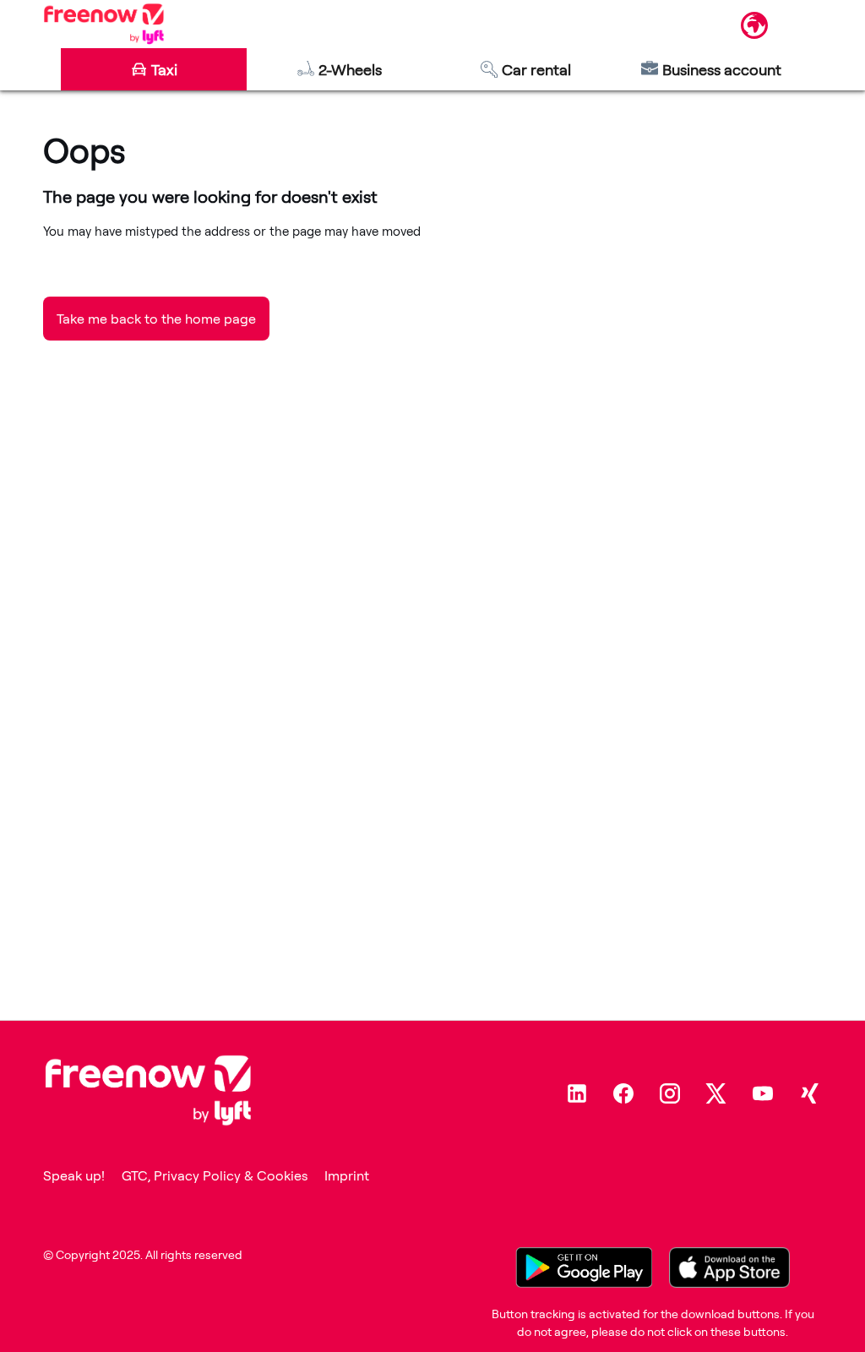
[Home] (103, 24)
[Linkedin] (577, 1093)
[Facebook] (623, 1093)
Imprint (346, 1175)
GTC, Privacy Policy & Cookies (214, 1175)
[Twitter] (716, 1093)
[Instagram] (670, 1093)
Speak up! (74, 1175)
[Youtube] (762, 1093)
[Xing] (809, 1093)
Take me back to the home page (156, 318)
